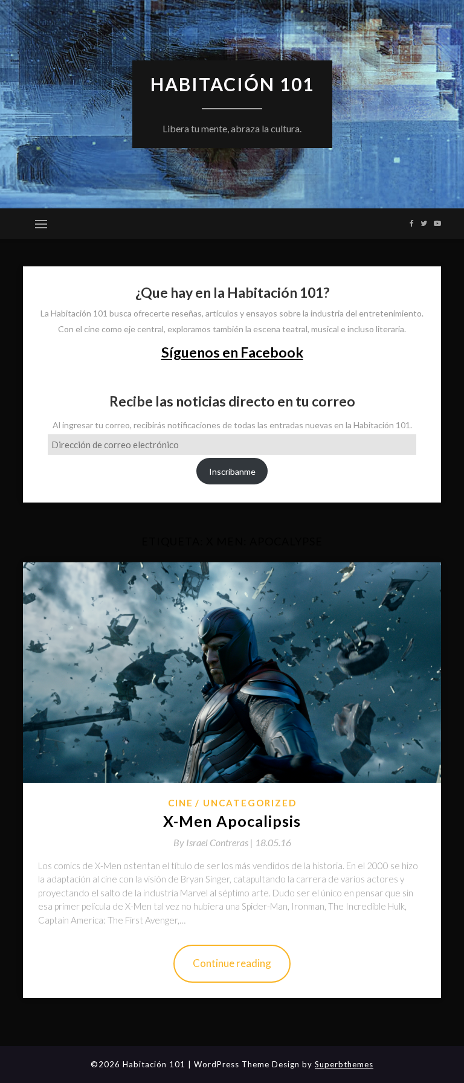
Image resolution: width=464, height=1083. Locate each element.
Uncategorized (250, 802)
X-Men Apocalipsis (232, 821)
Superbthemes (344, 1064)
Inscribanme (232, 471)
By (214, 842)
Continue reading (232, 963)
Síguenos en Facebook (232, 352)
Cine (180, 802)
